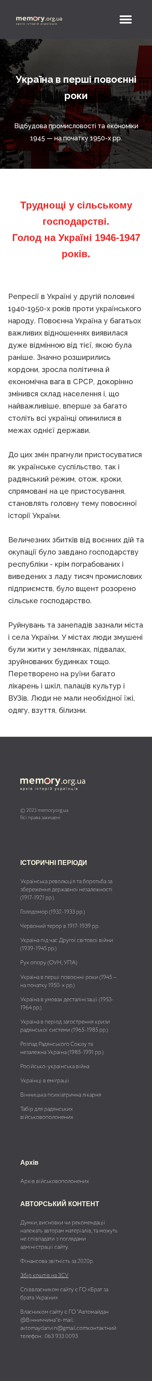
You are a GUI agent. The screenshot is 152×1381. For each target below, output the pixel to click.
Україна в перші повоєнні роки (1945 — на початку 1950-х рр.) (68, 981)
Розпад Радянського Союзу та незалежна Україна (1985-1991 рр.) (62, 1048)
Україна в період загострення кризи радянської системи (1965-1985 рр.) (65, 1026)
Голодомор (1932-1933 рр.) (52, 912)
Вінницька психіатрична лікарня (60, 1095)
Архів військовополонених (54, 1181)
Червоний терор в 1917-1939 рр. (59, 926)
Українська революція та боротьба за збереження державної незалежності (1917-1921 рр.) (66, 890)
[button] (125, 19)
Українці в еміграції (44, 1081)
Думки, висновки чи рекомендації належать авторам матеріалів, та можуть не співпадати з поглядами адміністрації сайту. (69, 1235)
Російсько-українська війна (54, 1067)
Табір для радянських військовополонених (46, 1113)
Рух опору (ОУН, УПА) (48, 963)
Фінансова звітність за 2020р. (57, 1261)
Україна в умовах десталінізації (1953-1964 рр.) (67, 1004)
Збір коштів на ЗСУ (44, 1275)
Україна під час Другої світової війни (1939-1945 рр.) (66, 944)
